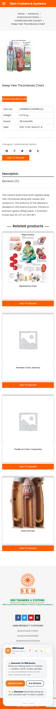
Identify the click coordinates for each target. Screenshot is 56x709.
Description (10, 174)
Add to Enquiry (15, 157)
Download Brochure (14, 99)
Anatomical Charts (28, 17)
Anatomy (33, 13)
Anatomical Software (28, 640)
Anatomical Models (28, 635)
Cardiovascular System (28, 20)
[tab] (28, 173)
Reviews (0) (10, 181)
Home (21, 13)
